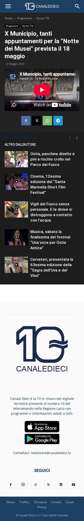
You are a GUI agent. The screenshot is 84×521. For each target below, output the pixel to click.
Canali (70, 502)
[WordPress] (61, 485)
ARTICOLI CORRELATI (21, 138)
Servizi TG (42, 18)
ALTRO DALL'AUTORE (20, 144)
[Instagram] (23, 484)
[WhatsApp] (47, 120)
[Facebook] (26, 120)
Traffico (24, 502)
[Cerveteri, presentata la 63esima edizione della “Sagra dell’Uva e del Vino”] (16, 265)
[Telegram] (58, 120)
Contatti (56, 502)
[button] (7, 6)
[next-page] (77, 138)
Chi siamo (40, 502)
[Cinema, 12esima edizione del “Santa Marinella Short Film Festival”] (16, 182)
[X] (36, 120)
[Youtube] (73, 485)
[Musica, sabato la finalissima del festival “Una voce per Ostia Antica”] (16, 237)
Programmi (24, 18)
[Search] (77, 6)
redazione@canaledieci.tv (51, 453)
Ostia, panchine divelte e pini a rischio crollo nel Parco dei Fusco (52, 159)
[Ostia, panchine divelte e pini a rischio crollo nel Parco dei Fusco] (16, 159)
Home (9, 18)
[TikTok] (35, 485)
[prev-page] (70, 138)
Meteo (11, 502)
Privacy (42, 507)
